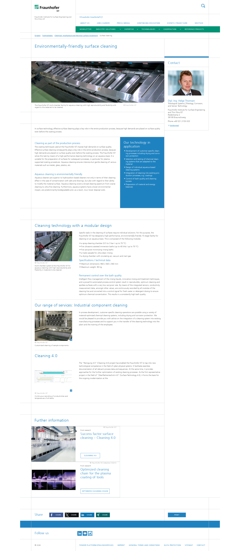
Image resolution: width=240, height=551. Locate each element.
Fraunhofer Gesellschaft (90, 17)
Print (177, 515)
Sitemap (189, 545)
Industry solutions (106, 29)
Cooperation (169, 29)
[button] (56, 515)
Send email (174, 125)
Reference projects (194, 29)
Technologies (148, 29)
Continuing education (148, 23)
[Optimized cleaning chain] (54, 479)
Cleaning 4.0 (90, 455)
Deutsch (199, 23)
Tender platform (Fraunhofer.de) (96, 545)
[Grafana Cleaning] (53, 376)
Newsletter (85, 29)
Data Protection (172, 545)
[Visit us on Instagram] (90, 533)
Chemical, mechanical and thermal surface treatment (76, 36)
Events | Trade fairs (177, 23)
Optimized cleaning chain (95, 491)
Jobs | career (103, 23)
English (37, 36)
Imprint (121, 545)
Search (203, 5)
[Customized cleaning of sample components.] (53, 326)
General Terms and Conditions (144, 545)
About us (84, 23)
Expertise (129, 29)
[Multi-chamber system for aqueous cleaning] (53, 246)
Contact (201, 545)
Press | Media (123, 23)
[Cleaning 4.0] (54, 444)
